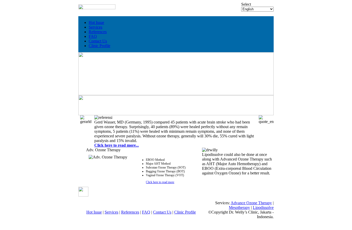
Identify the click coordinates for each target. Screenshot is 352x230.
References (98, 32)
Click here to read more (160, 182)
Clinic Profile (99, 45)
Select (246, 4)
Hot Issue (96, 22)
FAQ (93, 36)
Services (95, 27)
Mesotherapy (239, 207)
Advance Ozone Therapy (251, 203)
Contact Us (98, 41)
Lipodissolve (263, 207)
